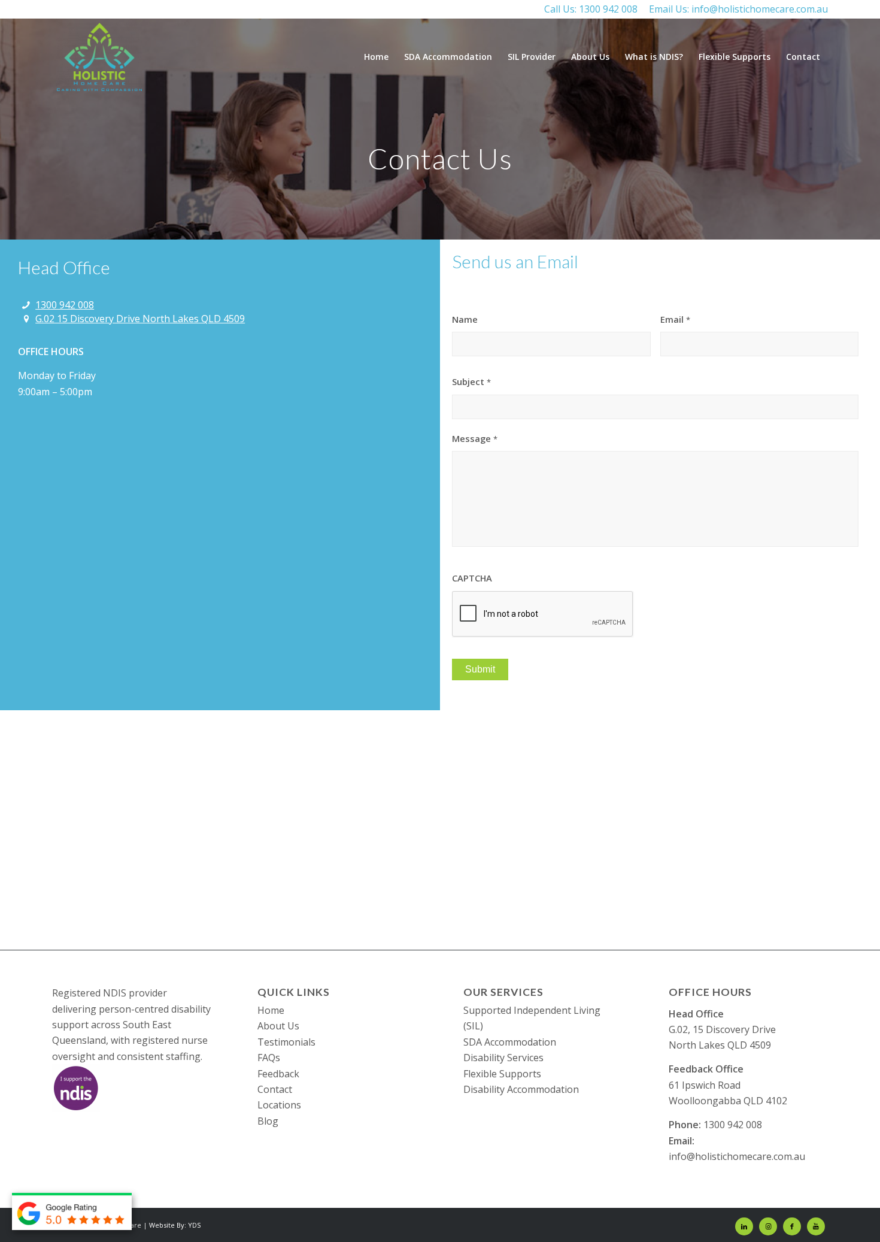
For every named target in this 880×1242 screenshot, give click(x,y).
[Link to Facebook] (792, 1226)
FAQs (268, 1057)
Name (465, 319)
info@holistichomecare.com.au (759, 9)
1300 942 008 (608, 9)
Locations (279, 1104)
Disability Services (503, 1057)
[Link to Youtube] (816, 1226)
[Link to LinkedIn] (744, 1226)
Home (270, 1010)
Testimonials (286, 1042)
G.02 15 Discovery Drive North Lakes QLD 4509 (140, 318)
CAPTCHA (472, 578)
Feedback (278, 1073)
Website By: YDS (175, 1224)
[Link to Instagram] (768, 1226)
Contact (274, 1089)
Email (675, 319)
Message (474, 438)
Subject (471, 381)
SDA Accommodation (509, 1042)
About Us (278, 1025)
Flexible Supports (502, 1073)
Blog (267, 1121)
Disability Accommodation (521, 1089)
